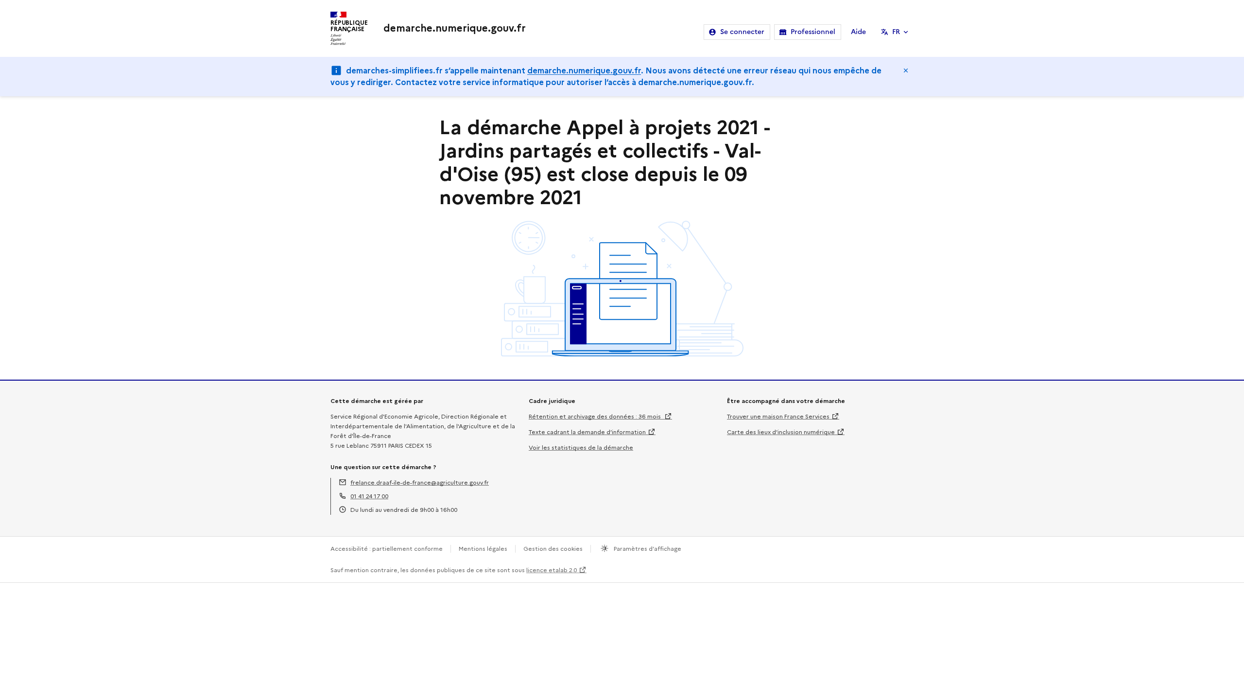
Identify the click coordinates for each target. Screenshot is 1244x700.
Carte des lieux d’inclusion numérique (781, 432)
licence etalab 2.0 (551, 570)
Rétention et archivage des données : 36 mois (595, 416)
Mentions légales (483, 548)
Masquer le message (906, 70)
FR (896, 32)
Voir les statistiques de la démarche (581, 447)
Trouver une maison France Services (778, 416)
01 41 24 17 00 (369, 496)
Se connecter (742, 32)
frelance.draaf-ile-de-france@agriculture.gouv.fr (419, 482)
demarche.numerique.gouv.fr (584, 70)
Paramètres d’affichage (646, 548)
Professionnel (813, 32)
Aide (858, 32)
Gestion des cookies (553, 548)
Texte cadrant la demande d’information (587, 432)
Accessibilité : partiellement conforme (386, 548)
